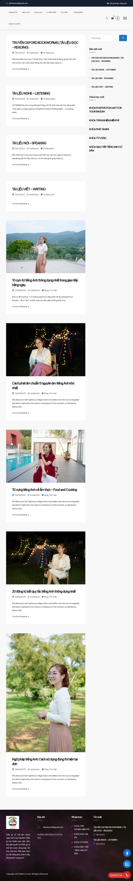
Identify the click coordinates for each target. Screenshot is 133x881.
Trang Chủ (13, 12)
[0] (112, 18)
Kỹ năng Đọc (48, 53)
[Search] (123, 38)
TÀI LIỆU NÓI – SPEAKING (29, 143)
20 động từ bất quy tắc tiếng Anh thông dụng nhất (44, 591)
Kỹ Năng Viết (48, 194)
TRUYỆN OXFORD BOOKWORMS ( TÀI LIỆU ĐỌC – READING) (107, 59)
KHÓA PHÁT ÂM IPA (99, 129)
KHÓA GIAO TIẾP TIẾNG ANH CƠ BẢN (81, 850)
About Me (26, 12)
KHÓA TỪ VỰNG (97, 138)
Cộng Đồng (78, 12)
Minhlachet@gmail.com (18, 3)
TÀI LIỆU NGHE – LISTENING (31, 93)
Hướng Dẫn (51, 12)
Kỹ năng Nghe (49, 99)
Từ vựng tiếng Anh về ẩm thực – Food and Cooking (44, 490)
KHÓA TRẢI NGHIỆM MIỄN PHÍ (104, 120)
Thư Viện (64, 12)
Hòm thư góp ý (14, 24)
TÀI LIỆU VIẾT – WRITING (28, 189)
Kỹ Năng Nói (48, 148)
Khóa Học (38, 12)
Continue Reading (19, 69)
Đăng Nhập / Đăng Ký (118, 3)
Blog (47, 290)
